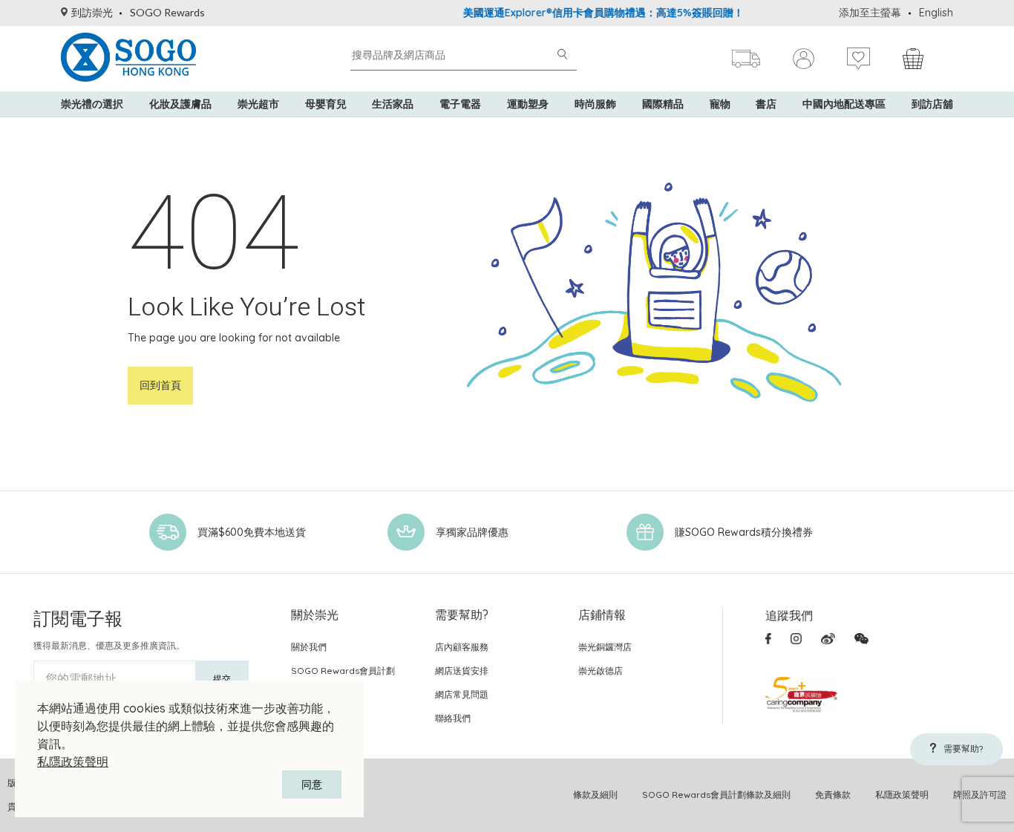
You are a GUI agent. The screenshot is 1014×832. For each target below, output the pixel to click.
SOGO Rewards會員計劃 (343, 670)
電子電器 (460, 104)
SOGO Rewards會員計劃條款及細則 (716, 794)
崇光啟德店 (600, 670)
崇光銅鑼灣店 (605, 646)
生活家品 (392, 104)
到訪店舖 (932, 104)
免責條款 (833, 794)
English (936, 12)
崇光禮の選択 (92, 104)
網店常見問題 (461, 694)
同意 (311, 784)
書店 (766, 104)
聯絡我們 (453, 718)
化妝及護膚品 (180, 104)
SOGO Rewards (167, 12)
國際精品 (663, 104)
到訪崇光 (92, 12)
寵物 (720, 104)
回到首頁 (160, 385)
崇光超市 (258, 104)
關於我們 (309, 646)
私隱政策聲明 (72, 761)
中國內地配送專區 (844, 104)
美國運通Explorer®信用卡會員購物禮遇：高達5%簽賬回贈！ (591, 12)
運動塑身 (528, 104)
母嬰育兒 (326, 104)
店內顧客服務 (461, 646)
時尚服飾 (595, 104)
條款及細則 (595, 794)
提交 (222, 678)
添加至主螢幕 (870, 12)
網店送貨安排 (461, 670)
